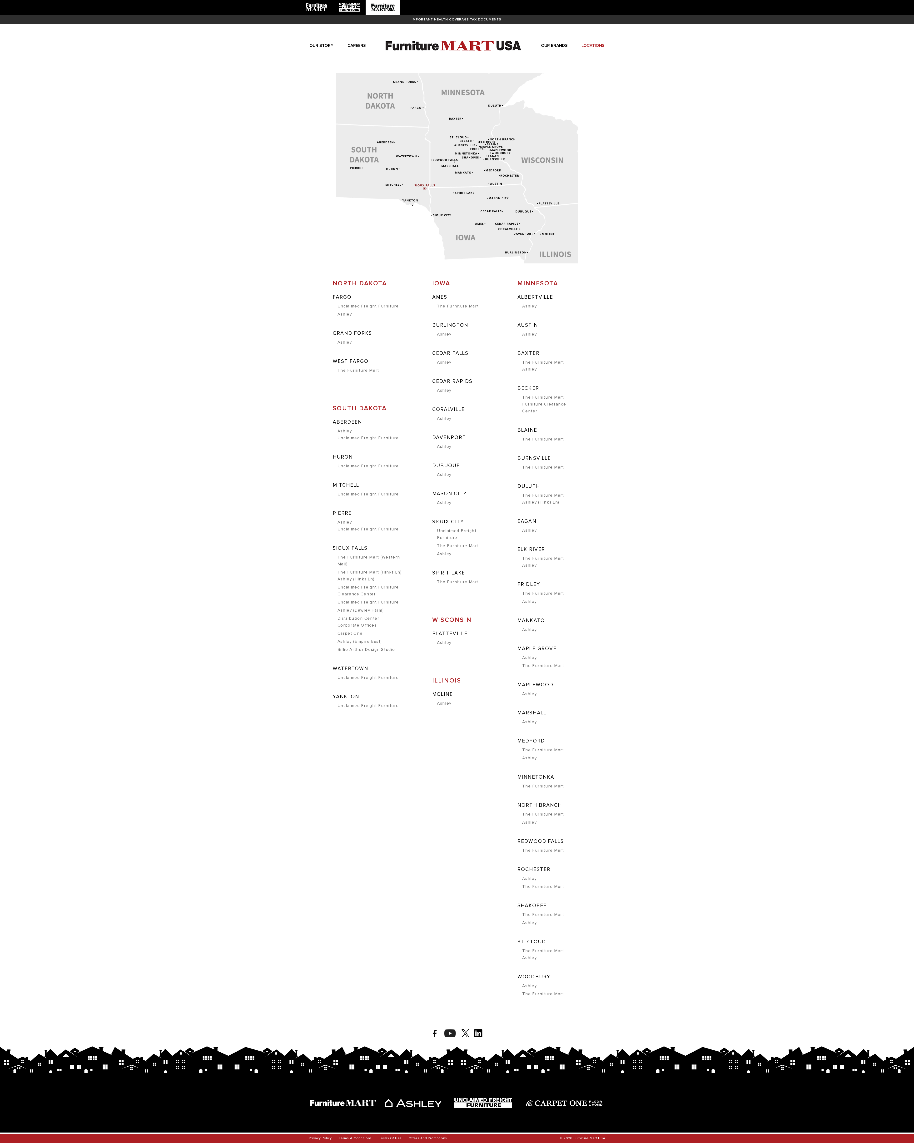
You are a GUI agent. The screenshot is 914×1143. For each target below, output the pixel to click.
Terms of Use (390, 1138)
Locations (593, 46)
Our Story (321, 46)
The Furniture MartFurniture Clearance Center (544, 404)
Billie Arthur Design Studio (366, 650)
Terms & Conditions (355, 1138)
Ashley (345, 314)
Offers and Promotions (428, 1138)
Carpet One (350, 634)
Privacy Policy (320, 1138)
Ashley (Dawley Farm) (361, 611)
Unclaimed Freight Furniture (368, 306)
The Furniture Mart (358, 371)
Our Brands (554, 46)
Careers (357, 46)
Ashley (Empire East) (360, 642)
